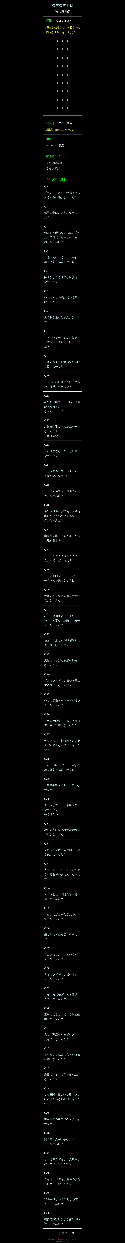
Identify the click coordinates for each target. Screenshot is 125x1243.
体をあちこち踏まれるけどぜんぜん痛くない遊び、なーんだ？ (62, 745)
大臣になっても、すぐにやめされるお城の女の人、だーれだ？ (62, 874)
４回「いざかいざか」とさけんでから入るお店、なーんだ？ (62, 342)
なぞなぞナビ (62, 5)
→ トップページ (62, 1233)
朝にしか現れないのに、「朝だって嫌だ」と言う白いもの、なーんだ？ (62, 237)
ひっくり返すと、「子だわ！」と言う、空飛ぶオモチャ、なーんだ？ (62, 620)
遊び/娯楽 (54, 168)
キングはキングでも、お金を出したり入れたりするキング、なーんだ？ (62, 516)
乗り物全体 (55, 163)
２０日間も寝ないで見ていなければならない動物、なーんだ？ (62, 1099)
